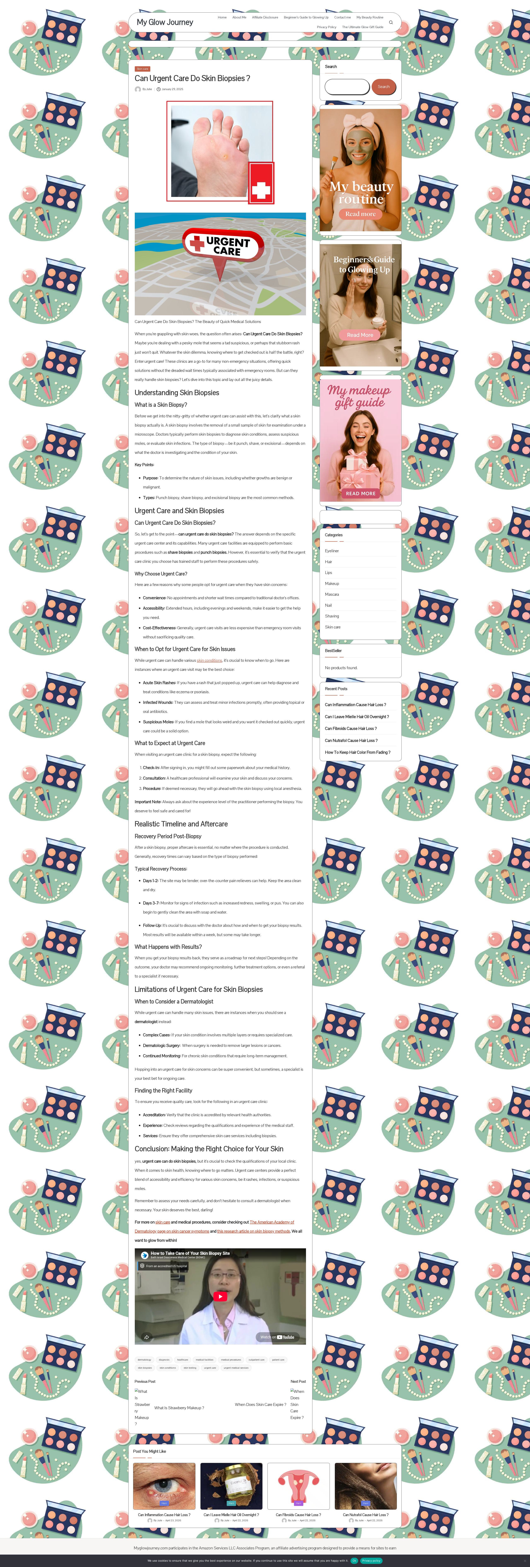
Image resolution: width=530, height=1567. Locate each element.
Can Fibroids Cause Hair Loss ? (351, 728)
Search (331, 66)
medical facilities (204, 1359)
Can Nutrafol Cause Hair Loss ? (351, 740)
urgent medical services (236, 1367)
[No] (525, 1561)
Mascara (332, 594)
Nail (328, 605)
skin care (162, 1222)
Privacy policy (371, 1560)
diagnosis (164, 1359)
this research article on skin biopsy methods (253, 1231)
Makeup (332, 583)
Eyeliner (332, 551)
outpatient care (256, 1359)
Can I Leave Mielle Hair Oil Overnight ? (357, 716)
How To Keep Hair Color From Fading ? (357, 752)
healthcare (182, 1359)
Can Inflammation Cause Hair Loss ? (355, 705)
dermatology (144, 1359)
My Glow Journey (165, 22)
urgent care (210, 1367)
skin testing (190, 1367)
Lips (328, 572)
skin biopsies (145, 1367)
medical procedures (231, 1359)
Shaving (332, 616)
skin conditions (209, 660)
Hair (328, 561)
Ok (354, 1560)
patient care (278, 1359)
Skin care (142, 69)
